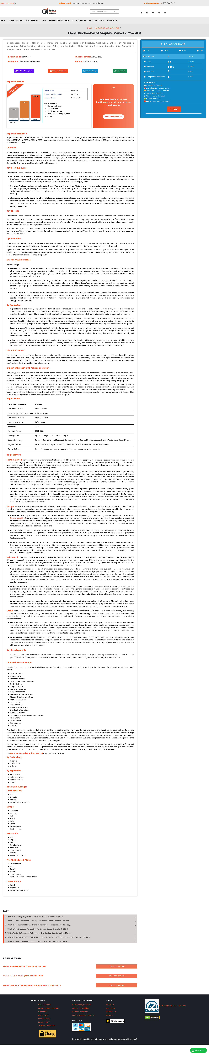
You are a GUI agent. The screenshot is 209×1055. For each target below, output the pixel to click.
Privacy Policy (44, 1018)
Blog (44, 20)
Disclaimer (42, 1011)
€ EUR (166, 50)
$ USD (148, 50)
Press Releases (32, 20)
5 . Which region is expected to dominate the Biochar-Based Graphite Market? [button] (38, 933)
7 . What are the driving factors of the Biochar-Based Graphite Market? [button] (36, 941)
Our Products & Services (82, 1000)
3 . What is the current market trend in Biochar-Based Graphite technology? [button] (38, 925)
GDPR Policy (43, 1015)
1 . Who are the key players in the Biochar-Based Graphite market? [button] (34, 916)
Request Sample (91, 71)
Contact (110, 1000)
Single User (150, 56)
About (34, 1000)
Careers (109, 1015)
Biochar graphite (17, 518)
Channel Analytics (80, 1011)
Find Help (42, 1000)
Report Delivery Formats (48, 1008)
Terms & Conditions (46, 1025)
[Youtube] (153, 12)
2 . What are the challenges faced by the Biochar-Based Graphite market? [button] (37, 920)
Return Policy (43, 1022)
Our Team (110, 1008)
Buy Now (174, 109)
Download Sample (116, 966)
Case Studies (112, 20)
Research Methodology (59, 20)
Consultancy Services (81, 20)
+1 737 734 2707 (168, 3)
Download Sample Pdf (113, 117)
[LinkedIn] (164, 12)
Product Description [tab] (24, 71)
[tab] (70, 916)
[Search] (115, 11)
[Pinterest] (147, 12)
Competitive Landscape (156, 77)
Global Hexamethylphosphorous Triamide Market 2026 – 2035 (32, 985)
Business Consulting (80, 1008)
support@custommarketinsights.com (89, 3)
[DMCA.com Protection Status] (172, 1017)
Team (149, 61)
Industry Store (15, 20)
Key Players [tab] (120, 71)
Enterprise (150, 66)
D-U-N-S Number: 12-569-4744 (172, 1006)
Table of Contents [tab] (59, 71)
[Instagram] (159, 12)
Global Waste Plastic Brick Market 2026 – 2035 (24, 966)
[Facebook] (141, 12)
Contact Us (111, 1011)
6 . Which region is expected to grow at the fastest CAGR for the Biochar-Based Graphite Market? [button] (47, 937)
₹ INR (201, 50)
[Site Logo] (53, 13)
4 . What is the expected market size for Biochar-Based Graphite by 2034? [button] (36, 929)
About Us (98, 20)
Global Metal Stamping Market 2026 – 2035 (23, 976)
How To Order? (44, 1004)
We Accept (77, 1020)
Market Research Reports (83, 1015)
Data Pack (150, 71)
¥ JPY (184, 50)
